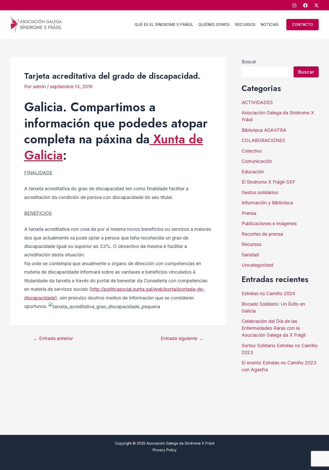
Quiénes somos (214, 24)
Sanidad (250, 254)
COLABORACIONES (263, 140)
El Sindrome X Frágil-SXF (268, 182)
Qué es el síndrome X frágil (164, 24)
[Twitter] (316, 5)
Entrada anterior (53, 338)
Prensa (249, 213)
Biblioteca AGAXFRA (264, 130)
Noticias (270, 24)
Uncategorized (257, 265)
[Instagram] (294, 5)
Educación (253, 171)
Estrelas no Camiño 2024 (268, 293)
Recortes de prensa (262, 234)
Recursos (245, 24)
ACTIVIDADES (257, 102)
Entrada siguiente (182, 338)
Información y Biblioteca (267, 202)
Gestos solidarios (260, 192)
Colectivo (252, 151)
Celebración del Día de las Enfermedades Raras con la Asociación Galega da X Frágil (274, 328)
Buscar (249, 61)
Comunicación (257, 161)
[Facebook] (305, 5)
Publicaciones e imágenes (269, 223)
